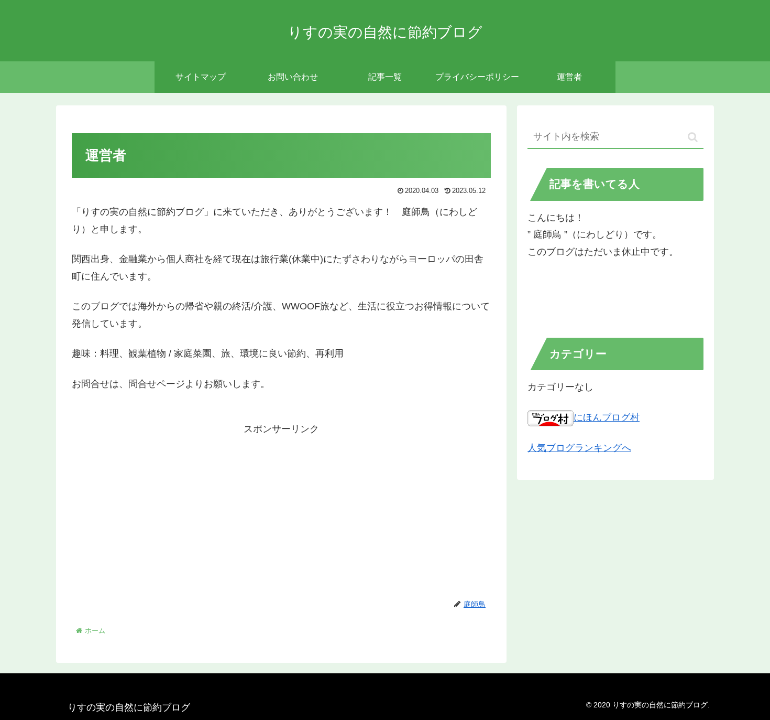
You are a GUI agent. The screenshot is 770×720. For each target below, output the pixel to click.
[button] (693, 137)
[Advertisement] (281, 511)
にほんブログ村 (607, 417)
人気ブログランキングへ (579, 448)
